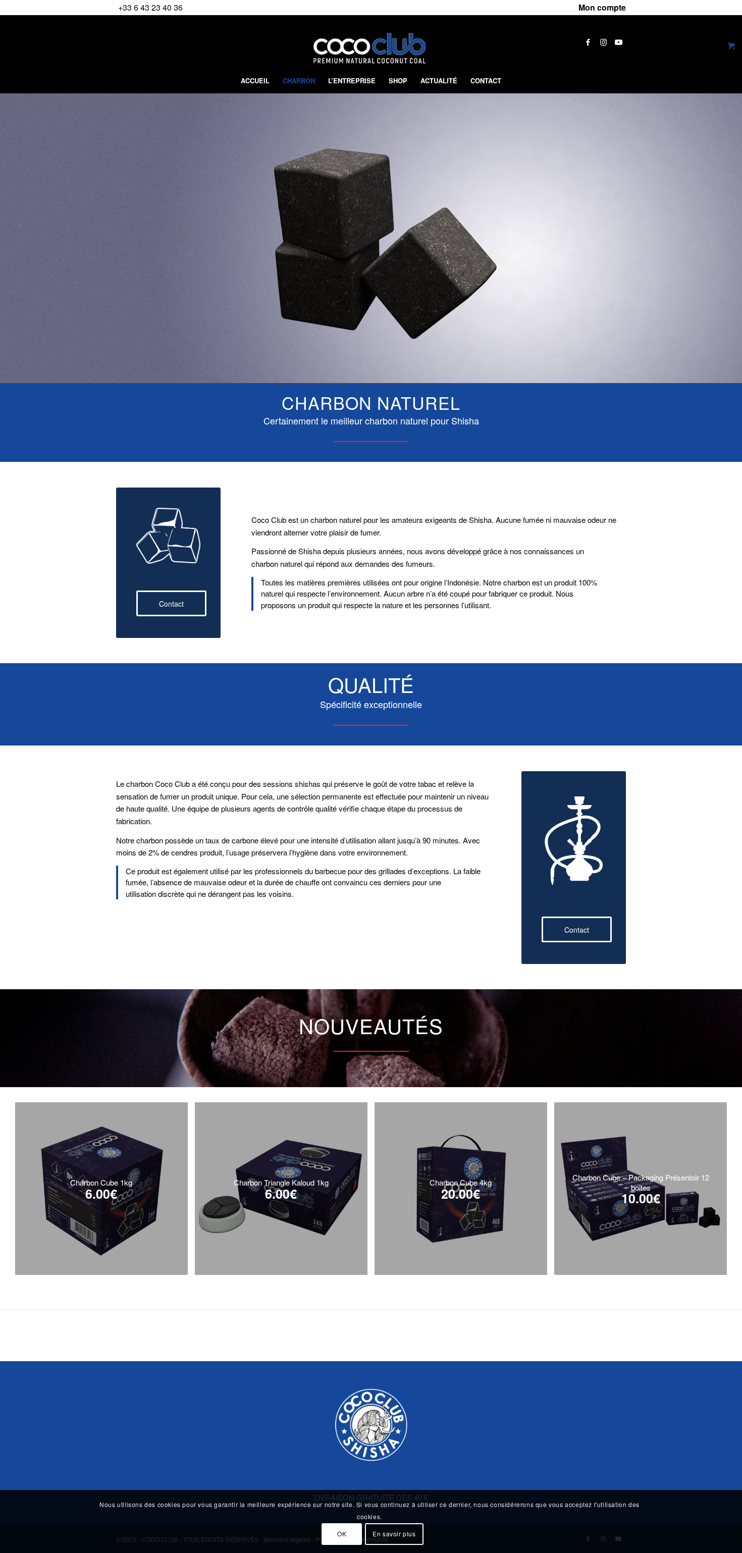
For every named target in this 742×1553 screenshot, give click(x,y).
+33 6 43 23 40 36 (150, 7)
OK (341, 1533)
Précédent (30, 1175)
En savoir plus (394, 1533)
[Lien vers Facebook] (588, 41)
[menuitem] (599, 8)
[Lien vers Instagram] (603, 41)
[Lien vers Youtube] (618, 41)
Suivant (712, 1175)
